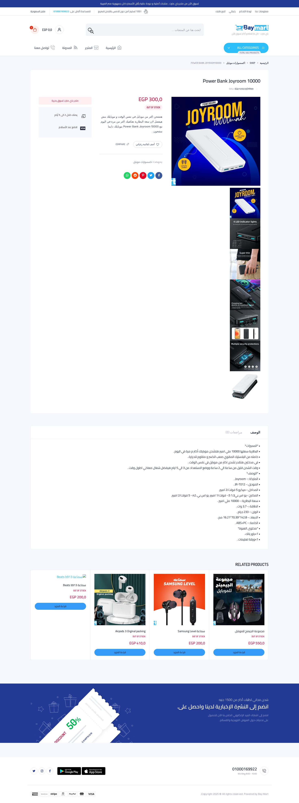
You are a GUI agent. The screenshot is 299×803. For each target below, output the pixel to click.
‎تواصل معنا (41, 48)
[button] (147, 144)
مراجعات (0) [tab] (234, 432)
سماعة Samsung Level (191, 631)
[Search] (92, 32)
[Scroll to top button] (290, 794)
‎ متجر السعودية (38, 11)
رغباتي (232, 11)
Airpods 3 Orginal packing (130, 631)
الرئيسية (111, 48)
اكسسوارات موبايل (235, 62)
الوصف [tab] (255, 432)
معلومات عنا (261, 11)
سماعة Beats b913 (74, 585)
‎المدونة (67, 48)
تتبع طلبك (221, 11)
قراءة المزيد (239, 652)
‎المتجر (89, 48)
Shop (252, 62)
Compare (120, 144)
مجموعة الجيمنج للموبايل (249, 631)
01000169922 (61, 11)
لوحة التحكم (245, 11)
